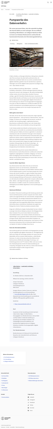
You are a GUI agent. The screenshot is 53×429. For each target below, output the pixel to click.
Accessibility (12, 427)
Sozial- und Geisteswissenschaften (31, 43)
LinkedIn (32, 397)
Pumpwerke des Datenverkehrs (18, 9)
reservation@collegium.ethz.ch (22, 294)
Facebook (32, 402)
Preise (3, 385)
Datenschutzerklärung (20, 427)
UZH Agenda (4, 380)
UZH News (3, 6)
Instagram (32, 400)
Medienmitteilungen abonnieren (36, 380)
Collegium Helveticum (9, 361)
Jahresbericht (5, 383)
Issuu (31, 410)
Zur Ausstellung (7, 359)
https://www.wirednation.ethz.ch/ (23, 304)
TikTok (31, 405)
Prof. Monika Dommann (9, 357)
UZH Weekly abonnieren (34, 376)
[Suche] (48, 2)
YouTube (32, 408)
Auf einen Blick (5, 376)
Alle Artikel (7, 9)
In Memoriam (5, 390)
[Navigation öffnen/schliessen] (51, 2)
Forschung (12, 43)
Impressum (3, 427)
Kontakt (7, 427)
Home (2, 9)
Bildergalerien (19, 43)
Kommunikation (5, 397)
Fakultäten (4, 378)
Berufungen (4, 387)
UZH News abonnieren (34, 378)
